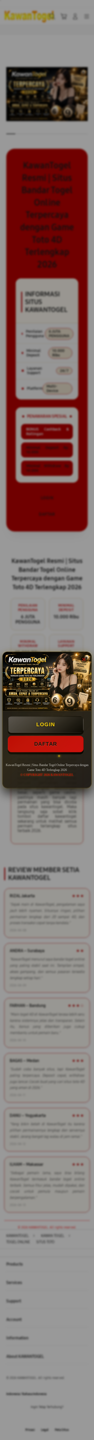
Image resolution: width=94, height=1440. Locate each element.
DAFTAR (45, 744)
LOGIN (45, 724)
